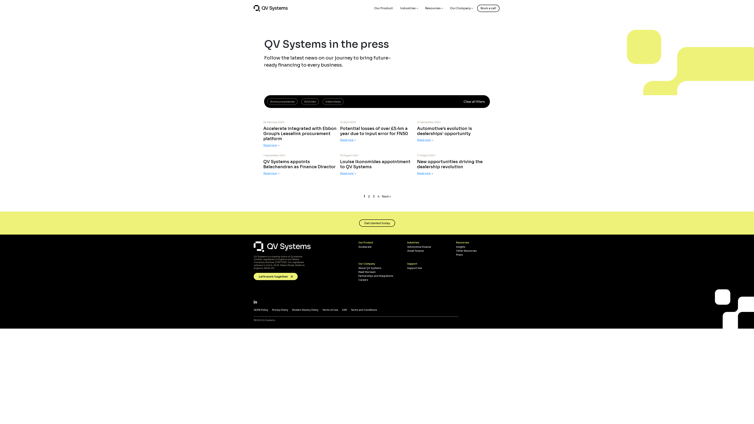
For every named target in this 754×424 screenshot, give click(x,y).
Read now (270, 145)
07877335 (280, 262)
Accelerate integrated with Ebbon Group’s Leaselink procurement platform (300, 134)
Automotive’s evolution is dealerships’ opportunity (444, 131)
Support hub (414, 268)
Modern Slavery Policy (305, 309)
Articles (310, 101)
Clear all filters (474, 101)
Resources (433, 8)
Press (459, 254)
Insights (460, 246)
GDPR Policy (261, 309)
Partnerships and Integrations (375, 275)
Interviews (333, 101)
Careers (363, 279)
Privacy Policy (280, 309)
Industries (408, 8)
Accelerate (365, 246)
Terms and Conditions (364, 309)
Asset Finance (415, 250)
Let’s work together (274, 276)
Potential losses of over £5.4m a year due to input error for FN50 (374, 131)
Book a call (488, 8)
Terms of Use (330, 309)
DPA (344, 309)
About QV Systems (369, 268)
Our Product (383, 8)
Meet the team (367, 271)
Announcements (282, 101)
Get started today (377, 223)
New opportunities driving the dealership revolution (450, 164)
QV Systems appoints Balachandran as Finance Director (299, 164)
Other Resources (466, 250)
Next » (386, 196)
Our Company (460, 8)
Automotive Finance (419, 246)
